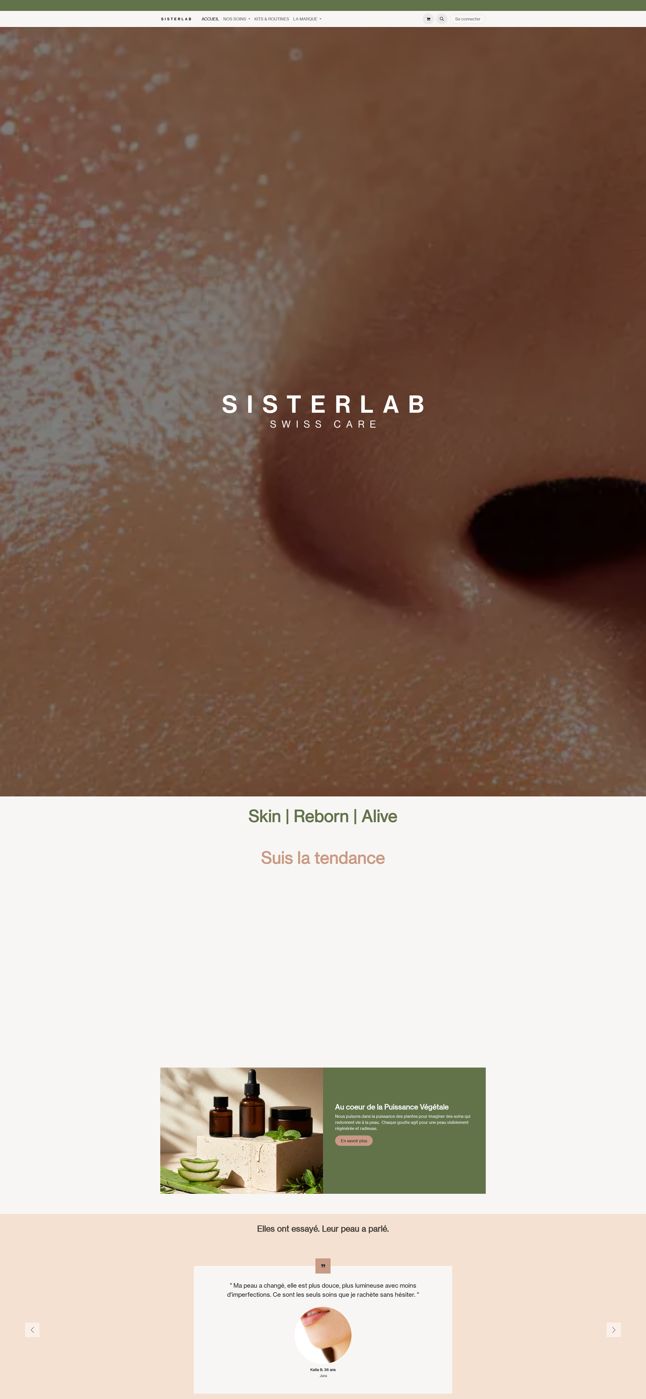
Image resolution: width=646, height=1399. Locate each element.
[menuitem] (210, 19)
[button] (441, 18)
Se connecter (467, 18)
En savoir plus (354, 1140)
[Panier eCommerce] (428, 18)
